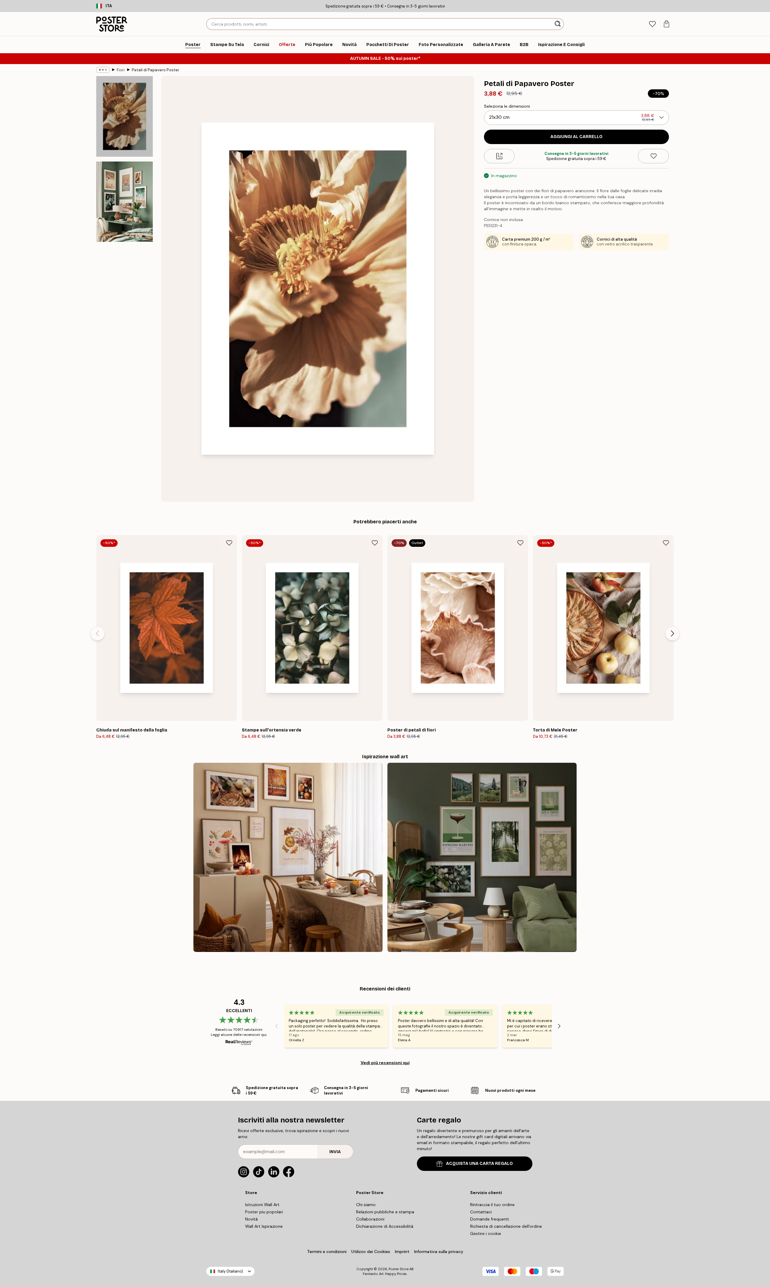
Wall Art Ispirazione (264, 1226)
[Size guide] (499, 156)
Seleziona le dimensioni (507, 106)
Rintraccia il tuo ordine (492, 1204)
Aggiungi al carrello (576, 136)
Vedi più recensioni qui (385, 1062)
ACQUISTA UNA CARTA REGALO (479, 1163)
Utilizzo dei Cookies (370, 1251)
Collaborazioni (370, 1219)
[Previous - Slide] (97, 633)
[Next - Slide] (672, 633)
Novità (251, 1219)
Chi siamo (366, 1204)
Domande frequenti (489, 1219)
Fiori (121, 69)
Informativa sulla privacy (438, 1251)
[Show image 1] (124, 116)
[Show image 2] (124, 202)
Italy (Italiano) (230, 1271)
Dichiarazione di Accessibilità (384, 1226)
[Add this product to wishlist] (653, 156)
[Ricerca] (558, 24)
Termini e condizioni (326, 1251)
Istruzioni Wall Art (262, 1204)
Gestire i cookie (485, 1233)
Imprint (402, 1251)
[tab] (652, 24)
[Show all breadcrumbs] (102, 70)
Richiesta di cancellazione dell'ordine (506, 1226)
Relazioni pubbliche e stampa (385, 1212)
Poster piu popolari (264, 1212)
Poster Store (398, 1269)
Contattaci (481, 1212)
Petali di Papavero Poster (155, 69)
